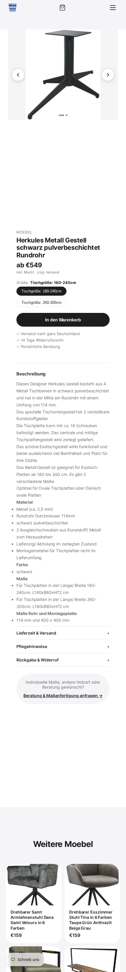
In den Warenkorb (63, 319)
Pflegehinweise (31, 646)
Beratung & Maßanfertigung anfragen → (63, 695)
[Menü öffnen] (113, 8)
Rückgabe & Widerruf (37, 659)
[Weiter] (108, 75)
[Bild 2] (66, 115)
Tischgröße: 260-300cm (41, 302)
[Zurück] (18, 75)
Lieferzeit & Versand (36, 632)
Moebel (24, 232)
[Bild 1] (61, 115)
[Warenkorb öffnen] (62, 8)
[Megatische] (12, 7)
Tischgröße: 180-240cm (41, 291)
